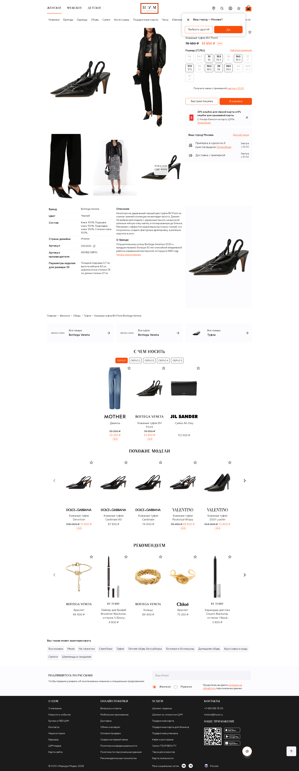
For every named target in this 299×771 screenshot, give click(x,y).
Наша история (56, 733)
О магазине (55, 708)
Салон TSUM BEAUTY (164, 746)
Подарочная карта (163, 721)
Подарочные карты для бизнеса (170, 727)
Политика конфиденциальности (118, 746)
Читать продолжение (128, 255)
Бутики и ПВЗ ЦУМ (58, 721)
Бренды (68, 20)
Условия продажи (110, 733)
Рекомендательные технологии (118, 758)
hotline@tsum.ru (213, 715)
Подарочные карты (145, 20)
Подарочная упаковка (165, 733)
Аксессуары (121, 20)
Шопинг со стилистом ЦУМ (167, 715)
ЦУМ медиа (54, 746)
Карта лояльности (163, 758)
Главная (51, 316)
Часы (165, 20)
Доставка (105, 721)
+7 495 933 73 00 (213, 708)
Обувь (95, 20)
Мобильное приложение (114, 715)
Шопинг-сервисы (162, 708)
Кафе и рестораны (163, 740)
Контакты (53, 727)
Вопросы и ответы (110, 708)
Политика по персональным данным (121, 752)
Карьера (53, 740)
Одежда (82, 20)
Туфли (87, 316)
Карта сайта (55, 752)
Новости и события (59, 715)
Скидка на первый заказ (114, 740)
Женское (65, 316)
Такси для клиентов (163, 752)
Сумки (106, 20)
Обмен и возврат (110, 727)
